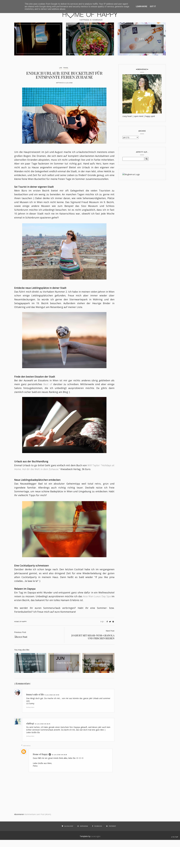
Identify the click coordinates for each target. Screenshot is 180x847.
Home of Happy (40, 754)
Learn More (141, 6)
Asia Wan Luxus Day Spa (97, 596)
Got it (153, 6)
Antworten (30, 707)
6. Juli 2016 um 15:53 (52, 695)
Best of (47, 384)
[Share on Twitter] (110, 621)
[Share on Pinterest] (113, 621)
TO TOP (175, 837)
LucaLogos (95, 836)
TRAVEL (65, 68)
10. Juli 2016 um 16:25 (42, 724)
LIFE (60, 68)
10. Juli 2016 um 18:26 (59, 754)
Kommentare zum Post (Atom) (38, 814)
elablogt (30, 723)
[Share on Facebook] (107, 621)
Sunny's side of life (35, 694)
